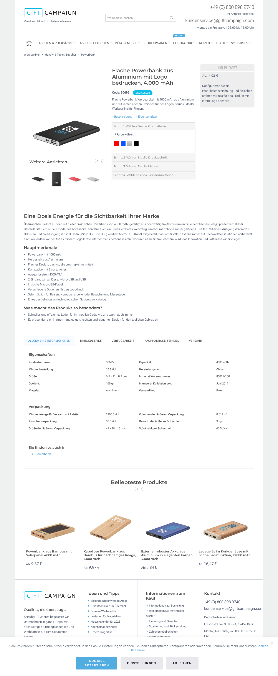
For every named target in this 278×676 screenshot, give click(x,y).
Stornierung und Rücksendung (168, 626)
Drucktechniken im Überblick (109, 606)
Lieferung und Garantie (163, 621)
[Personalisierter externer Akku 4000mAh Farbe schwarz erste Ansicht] (66, 110)
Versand (195, 340)
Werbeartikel (32, 54)
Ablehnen (182, 663)
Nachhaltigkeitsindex (161, 340)
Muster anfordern (159, 636)
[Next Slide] (101, 161)
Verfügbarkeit (123, 340)
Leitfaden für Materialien (106, 616)
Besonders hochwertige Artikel (109, 600)
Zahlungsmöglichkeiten (163, 631)
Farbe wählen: (124, 134)
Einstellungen (141, 663)
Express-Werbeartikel (104, 611)
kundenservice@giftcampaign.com (219, 20)
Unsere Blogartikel (102, 632)
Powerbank (88, 54)
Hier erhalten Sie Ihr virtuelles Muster (165, 613)
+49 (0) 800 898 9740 (232, 7)
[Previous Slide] (97, 161)
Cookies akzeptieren (96, 663)
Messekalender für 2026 (105, 621)
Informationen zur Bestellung (166, 605)
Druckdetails (91, 340)
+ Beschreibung (122, 116)
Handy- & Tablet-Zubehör (61, 54)
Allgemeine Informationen (49, 340)
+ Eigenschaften (146, 116)
